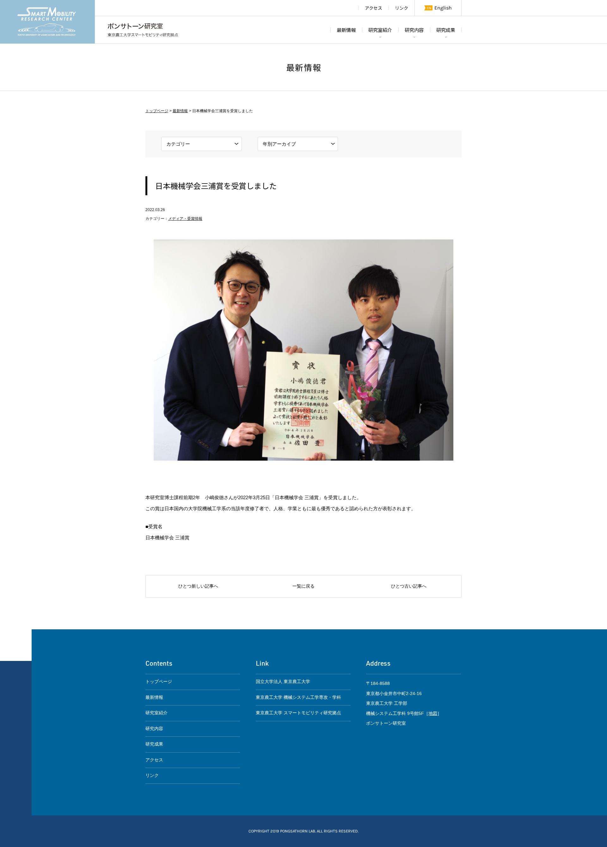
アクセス (373, 8)
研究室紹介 (380, 29)
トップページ (156, 111)
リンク (401, 8)
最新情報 (346, 29)
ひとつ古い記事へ (408, 586)
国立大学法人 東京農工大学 (283, 681)
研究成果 (445, 29)
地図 (432, 713)
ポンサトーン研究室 (142, 30)
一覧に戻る (303, 586)
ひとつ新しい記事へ (198, 586)
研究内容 (414, 29)
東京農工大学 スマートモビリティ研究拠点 (298, 713)
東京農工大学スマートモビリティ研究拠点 (47, 22)
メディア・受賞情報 (185, 218)
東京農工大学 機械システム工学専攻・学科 (298, 697)
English (443, 8)
